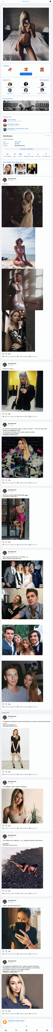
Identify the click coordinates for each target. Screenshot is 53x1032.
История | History (13, 124)
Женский (18, 142)
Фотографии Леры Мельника (13, 162)
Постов (37, 155)
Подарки (6, 66)
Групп (20, 155)
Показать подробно (26, 149)
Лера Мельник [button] (26, 1)
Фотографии (7, 155)
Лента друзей (44, 80)
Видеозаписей (29, 155)
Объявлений (46, 155)
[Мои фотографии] (8, 169)
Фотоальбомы (7, 98)
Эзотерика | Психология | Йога (17, 128)
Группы (5, 117)
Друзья (5, 80)
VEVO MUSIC (11, 120)
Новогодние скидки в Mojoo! (16, 1020)
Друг (15, 155)
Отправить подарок (26, 74)
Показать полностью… (10, 435)
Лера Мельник (12, 178)
